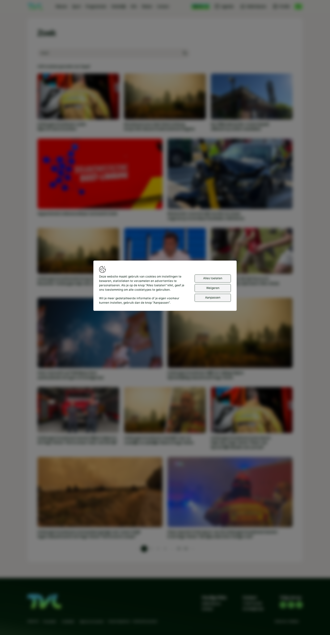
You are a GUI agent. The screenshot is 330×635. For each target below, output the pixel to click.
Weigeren (212, 288)
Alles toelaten (212, 278)
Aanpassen (212, 297)
